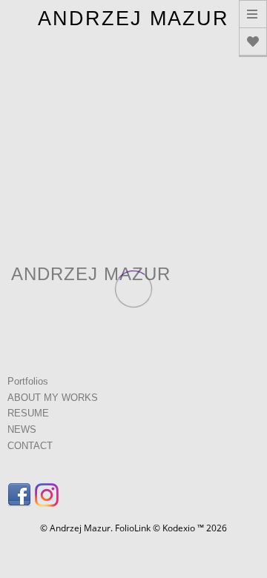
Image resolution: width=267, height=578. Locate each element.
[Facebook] (21, 499)
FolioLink (133, 528)
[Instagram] (48, 499)
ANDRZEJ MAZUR (133, 18)
